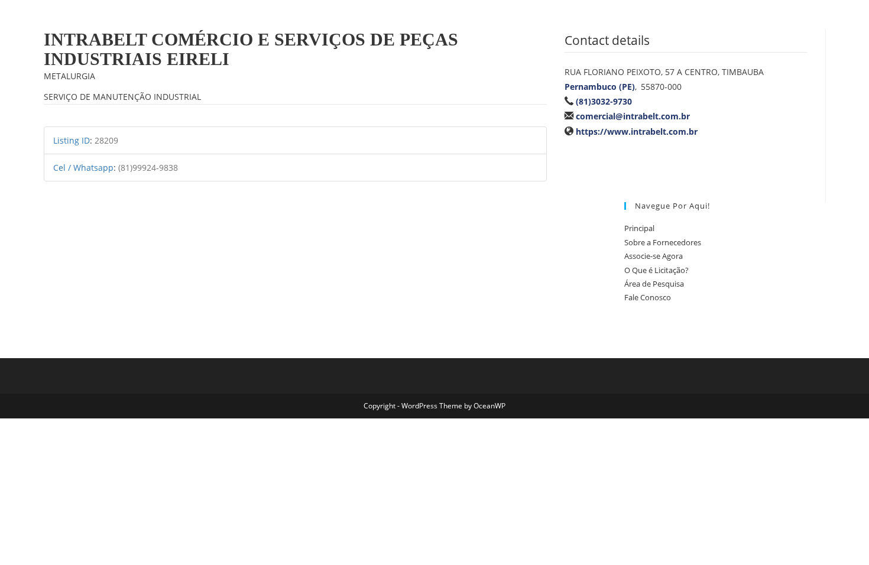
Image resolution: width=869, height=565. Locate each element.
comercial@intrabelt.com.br (633, 116)
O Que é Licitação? (656, 270)
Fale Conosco (647, 297)
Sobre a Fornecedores (662, 242)
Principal (639, 228)
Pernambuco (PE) (600, 86)
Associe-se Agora (653, 256)
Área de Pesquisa (654, 283)
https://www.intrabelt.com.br (637, 131)
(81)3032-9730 (604, 101)
